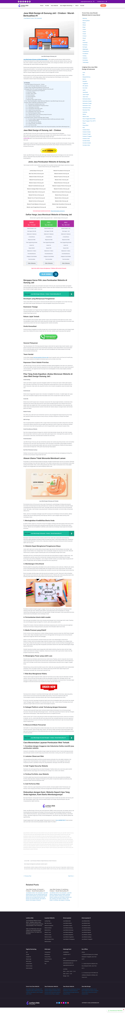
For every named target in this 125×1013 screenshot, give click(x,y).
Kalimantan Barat (86, 99)
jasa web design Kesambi (35, 897)
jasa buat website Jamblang (64, 894)
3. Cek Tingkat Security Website (34, 122)
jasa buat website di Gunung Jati (40, 357)
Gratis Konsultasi (31, 95)
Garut (84, 40)
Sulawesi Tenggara (87, 136)
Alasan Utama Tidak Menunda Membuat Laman (36, 102)
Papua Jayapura (55, 993)
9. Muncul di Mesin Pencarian (33, 116)
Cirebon (84, 36)
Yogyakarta (85, 83)
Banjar (84, 22)
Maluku (84, 114)
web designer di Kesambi (35, 900)
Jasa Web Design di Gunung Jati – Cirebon (35, 84)
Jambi (84, 90)
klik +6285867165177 (61, 820)
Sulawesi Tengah (87, 134)
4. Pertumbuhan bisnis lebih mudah (34, 108)
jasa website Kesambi (34, 898)
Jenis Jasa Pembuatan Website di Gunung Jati (35, 86)
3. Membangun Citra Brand (33, 107)
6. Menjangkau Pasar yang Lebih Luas (35, 111)
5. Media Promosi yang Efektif (33, 110)
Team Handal (30, 98)
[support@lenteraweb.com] (93, 1)
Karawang (85, 44)
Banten (84, 79)
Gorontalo (85, 88)
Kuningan (85, 47)
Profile (47, 5)
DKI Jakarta (85, 85)
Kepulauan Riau (86, 110)
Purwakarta (85, 53)
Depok (84, 38)
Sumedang (85, 60)
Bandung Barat (86, 20)
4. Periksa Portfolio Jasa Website (34, 123)
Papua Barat (85, 125)
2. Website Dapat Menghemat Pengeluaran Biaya (38, 105)
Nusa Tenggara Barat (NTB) (89, 118)
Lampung (85, 112)
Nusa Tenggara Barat (86, 990)
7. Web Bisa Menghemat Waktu (34, 113)
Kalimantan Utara (87, 107)
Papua (84, 123)
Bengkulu (85, 81)
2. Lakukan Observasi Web (33, 120)
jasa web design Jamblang (63, 897)
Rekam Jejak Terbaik (31, 93)
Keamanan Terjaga (31, 92)
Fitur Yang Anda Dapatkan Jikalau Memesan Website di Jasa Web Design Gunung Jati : (45, 101)
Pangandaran (86, 51)
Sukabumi (85, 58)
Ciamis (84, 29)
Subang (84, 55)
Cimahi (84, 33)
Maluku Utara (86, 116)
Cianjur (84, 31)
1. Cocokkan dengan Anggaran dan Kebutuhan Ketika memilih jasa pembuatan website (45, 119)
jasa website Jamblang (61, 898)
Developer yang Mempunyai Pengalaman (36, 90)
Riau (84, 127)
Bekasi (84, 25)
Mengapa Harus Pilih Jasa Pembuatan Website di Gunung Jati (39, 89)
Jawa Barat (85, 92)
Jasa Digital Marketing (66, 5)
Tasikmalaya (85, 62)
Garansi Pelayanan (31, 96)
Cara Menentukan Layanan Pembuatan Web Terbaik (37, 117)
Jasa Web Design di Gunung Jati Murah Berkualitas (35, 59)
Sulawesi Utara (86, 138)
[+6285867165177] (106, 1)
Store (76, 5)
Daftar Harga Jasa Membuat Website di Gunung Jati (37, 87)
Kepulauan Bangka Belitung (72, 992)
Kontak (82, 5)
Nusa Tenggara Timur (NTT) (89, 121)
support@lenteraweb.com (86, 1)
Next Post (71, 876)
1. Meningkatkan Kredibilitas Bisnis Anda (35, 104)
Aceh (84, 72)
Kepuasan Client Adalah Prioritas (34, 99)
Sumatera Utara (86, 145)
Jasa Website (54, 5)
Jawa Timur (85, 96)
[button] (115, 1010)
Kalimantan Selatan (87, 101)
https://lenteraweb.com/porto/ (58, 211)
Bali (83, 74)
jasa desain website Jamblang (56, 895)
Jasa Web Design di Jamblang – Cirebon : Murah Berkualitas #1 (59, 890)
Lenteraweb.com (95, 1002)
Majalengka (85, 49)
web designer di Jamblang (64, 900)
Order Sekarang (32, 263)
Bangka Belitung (86, 77)
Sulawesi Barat (86, 129)
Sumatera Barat (86, 140)
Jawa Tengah (86, 94)
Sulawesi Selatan (87, 131)
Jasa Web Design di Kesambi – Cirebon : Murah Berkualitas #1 (35, 890)
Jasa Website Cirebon (29, 18)
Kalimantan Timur (87, 105)
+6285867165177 (101, 1)
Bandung (85, 18)
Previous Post (27, 876)
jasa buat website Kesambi (39, 894)
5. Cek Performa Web (32, 125)
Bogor (84, 27)
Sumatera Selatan (87, 143)
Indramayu (85, 42)
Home (41, 5)
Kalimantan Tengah (87, 103)
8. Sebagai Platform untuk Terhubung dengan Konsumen (39, 114)
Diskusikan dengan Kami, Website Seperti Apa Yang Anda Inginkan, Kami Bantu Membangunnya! (47, 126)
